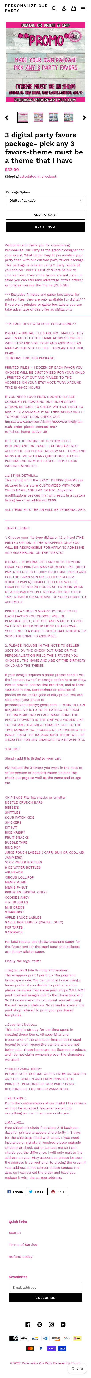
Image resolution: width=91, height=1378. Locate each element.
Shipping (12, 177)
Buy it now (45, 226)
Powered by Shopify (67, 1363)
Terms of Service (23, 1244)
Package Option (18, 192)
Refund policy (21, 1256)
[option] (23, 117)
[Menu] (83, 8)
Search (15, 1232)
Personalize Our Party (26, 8)
